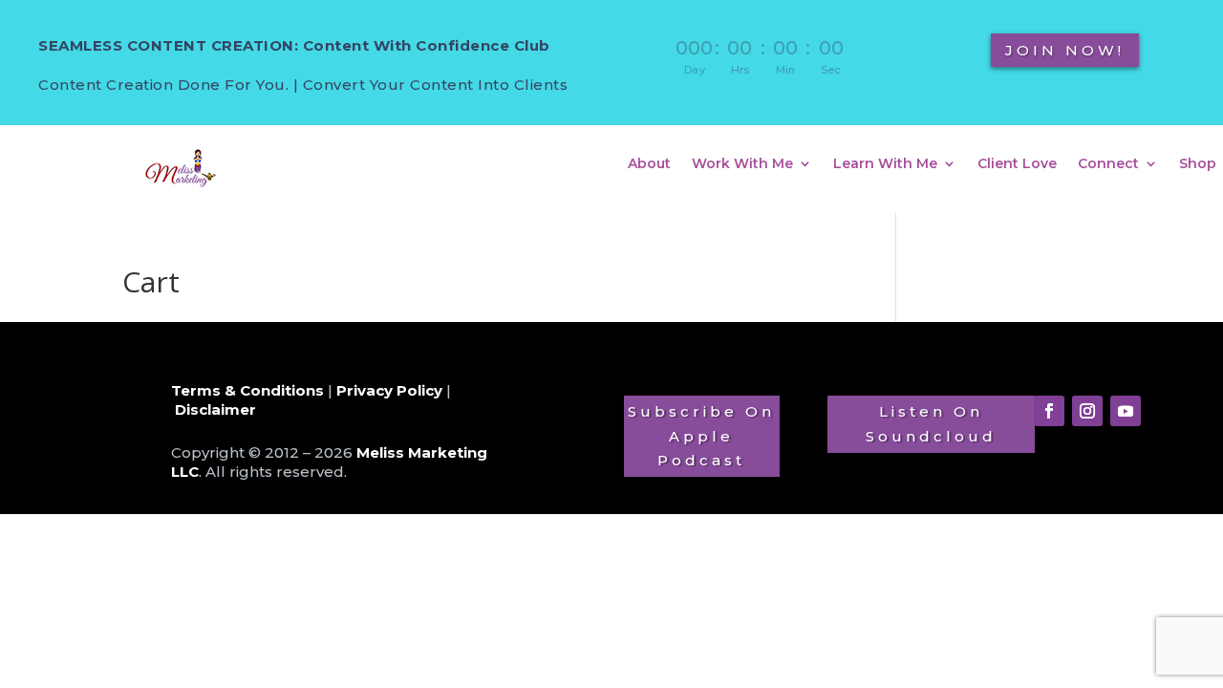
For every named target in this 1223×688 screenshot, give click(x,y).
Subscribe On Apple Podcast (701, 435)
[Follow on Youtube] (1125, 411)
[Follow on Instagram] (1087, 411)
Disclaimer (215, 409)
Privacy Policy (389, 390)
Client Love (1017, 164)
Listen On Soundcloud (931, 423)
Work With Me (742, 164)
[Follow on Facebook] (1049, 411)
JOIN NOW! (1065, 50)
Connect (1108, 164)
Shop (1197, 164)
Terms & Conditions (247, 390)
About (649, 164)
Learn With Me (885, 164)
